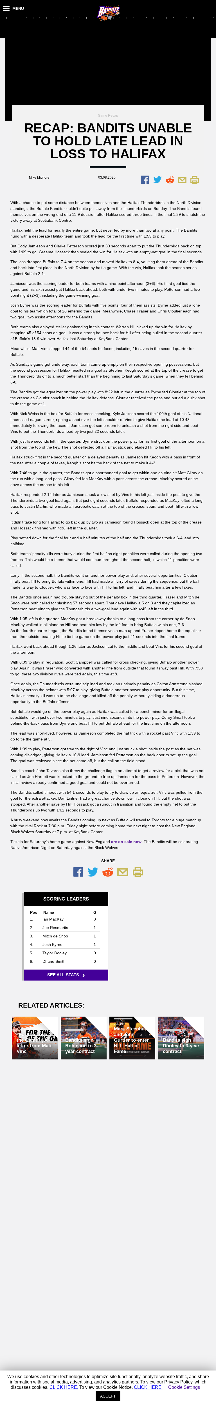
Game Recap (108, 115)
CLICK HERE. (64, 1387)
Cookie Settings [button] (184, 1387)
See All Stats (65, 974)
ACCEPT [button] (108, 1396)
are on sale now (126, 841)
